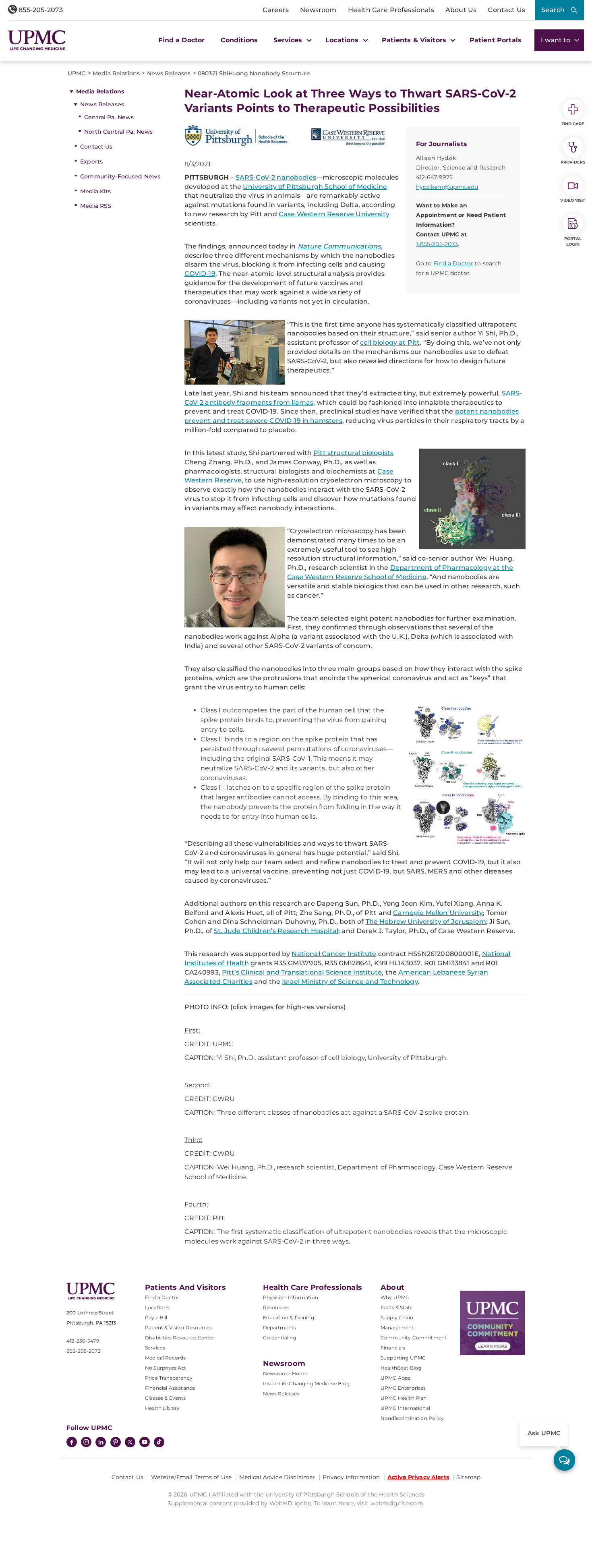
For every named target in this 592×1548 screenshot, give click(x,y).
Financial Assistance (170, 1388)
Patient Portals (496, 40)
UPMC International (405, 1408)
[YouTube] (144, 1442)
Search (553, 10)
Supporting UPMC (403, 1358)
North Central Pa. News (118, 131)
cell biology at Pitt (390, 342)
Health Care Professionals (391, 10)
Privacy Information (351, 1477)
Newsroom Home (285, 1373)
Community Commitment (414, 1338)
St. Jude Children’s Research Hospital (276, 931)
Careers (276, 10)
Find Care (573, 123)
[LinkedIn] (100, 1442)
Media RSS (95, 205)
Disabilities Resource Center (179, 1338)
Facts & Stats (396, 1307)
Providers (573, 162)
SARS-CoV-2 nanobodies (276, 177)
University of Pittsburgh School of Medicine (315, 186)
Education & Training (288, 1317)
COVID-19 (199, 273)
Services (155, 1348)
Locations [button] (343, 40)
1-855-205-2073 (437, 244)
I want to (556, 40)
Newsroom (318, 10)
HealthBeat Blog (401, 1368)
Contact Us (506, 10)
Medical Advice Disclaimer (277, 1477)
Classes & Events (165, 1398)
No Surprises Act (165, 1368)
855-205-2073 (40, 10)
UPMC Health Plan (404, 1398)
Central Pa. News (109, 117)
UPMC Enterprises (403, 1388)
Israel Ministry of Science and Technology (350, 981)
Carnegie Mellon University (438, 913)
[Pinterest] (115, 1442)
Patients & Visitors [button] (415, 40)
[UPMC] (37, 40)
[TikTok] (159, 1442)
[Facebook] (71, 1442)
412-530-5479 (82, 1341)
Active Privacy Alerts (418, 1477)
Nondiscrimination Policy (412, 1418)
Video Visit (572, 200)
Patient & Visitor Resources (178, 1327)
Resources (276, 1307)
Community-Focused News (120, 176)
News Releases (102, 104)
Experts (91, 161)
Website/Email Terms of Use (191, 1477)
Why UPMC (395, 1297)
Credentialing (279, 1338)
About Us (460, 10)
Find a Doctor (181, 40)
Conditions (239, 40)
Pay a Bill (156, 1317)
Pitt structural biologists (353, 453)
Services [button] (288, 40)
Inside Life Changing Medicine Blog (306, 1383)
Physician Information (290, 1297)
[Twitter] (130, 1442)
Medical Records (165, 1358)
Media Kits (95, 191)
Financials (393, 1348)
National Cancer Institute (334, 954)
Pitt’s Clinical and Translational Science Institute (302, 972)
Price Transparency (169, 1378)
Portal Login (573, 241)
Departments (279, 1327)
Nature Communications (339, 246)
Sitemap (468, 1477)
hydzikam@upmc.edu (447, 186)
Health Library (162, 1408)
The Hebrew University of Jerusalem (426, 921)
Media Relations (100, 91)
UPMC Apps (395, 1378)
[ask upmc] (564, 1460)
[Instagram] (86, 1442)
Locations (157, 1307)
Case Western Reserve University (334, 214)
